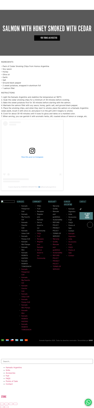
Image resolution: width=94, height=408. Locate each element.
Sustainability (57, 220)
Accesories (72, 217)
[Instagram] (87, 207)
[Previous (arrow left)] (2, 407)
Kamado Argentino (71, 210)
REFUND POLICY (56, 223)
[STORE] (4, 390)
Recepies (40, 211)
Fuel (38, 209)
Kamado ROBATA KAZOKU (24, 255)
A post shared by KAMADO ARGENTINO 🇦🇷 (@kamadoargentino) (32, 187)
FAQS (70, 222)
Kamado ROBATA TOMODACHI (26, 263)
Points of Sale (71, 226)
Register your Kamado (40, 217)
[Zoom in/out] (2, 404)
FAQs (39, 206)
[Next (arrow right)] (6, 407)
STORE (3, 397)
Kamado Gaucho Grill (24, 225)
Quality (55, 209)
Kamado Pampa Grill (25, 237)
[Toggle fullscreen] (6, 404)
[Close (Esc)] (15, 404)
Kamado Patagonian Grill (25, 208)
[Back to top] (90, 225)
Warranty (56, 206)
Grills (70, 214)
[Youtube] (84, 209)
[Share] (11, 404)
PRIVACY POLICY (56, 229)
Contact (71, 231)
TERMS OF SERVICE (57, 234)
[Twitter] (80, 207)
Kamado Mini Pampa (25, 243)
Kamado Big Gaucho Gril (25, 217)
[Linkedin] (91, 207)
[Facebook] (84, 207)
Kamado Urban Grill (25, 232)
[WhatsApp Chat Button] (88, 402)
